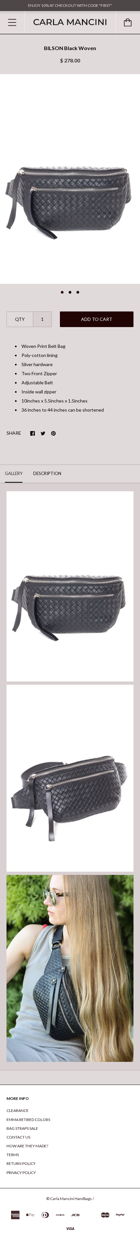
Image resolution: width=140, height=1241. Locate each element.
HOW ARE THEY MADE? (27, 1145)
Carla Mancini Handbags (71, 1198)
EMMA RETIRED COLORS (28, 1119)
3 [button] (78, 292)
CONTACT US (18, 1137)
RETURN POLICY (21, 1163)
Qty (20, 319)
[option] (70, 179)
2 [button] (70, 292)
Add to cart (96, 319)
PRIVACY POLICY (21, 1172)
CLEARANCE (18, 1110)
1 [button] (62, 292)
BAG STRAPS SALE (22, 1128)
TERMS (13, 1154)
